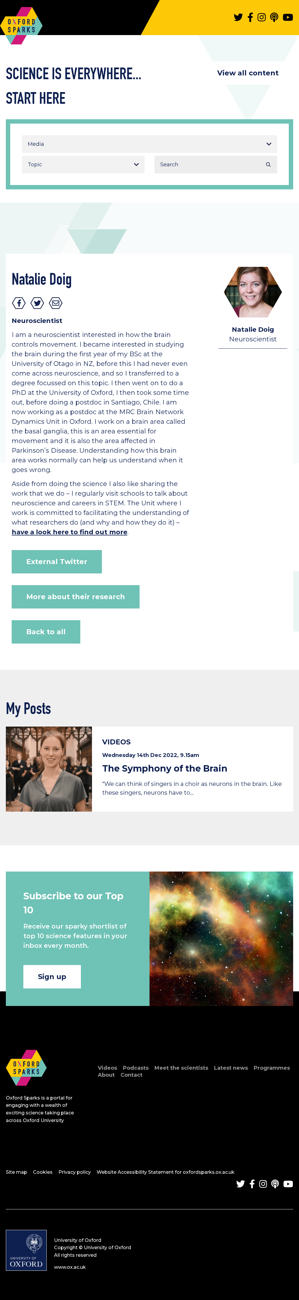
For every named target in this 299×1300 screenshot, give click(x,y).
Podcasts (136, 1068)
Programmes (272, 1068)
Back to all (46, 631)
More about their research (75, 596)
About (106, 1075)
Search (268, 164)
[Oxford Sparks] (26, 1092)
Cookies (43, 1172)
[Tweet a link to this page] (37, 303)
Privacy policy (74, 1172)
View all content (248, 73)
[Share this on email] (55, 303)
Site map (16, 1172)
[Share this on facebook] (19, 303)
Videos (107, 1068)
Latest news (231, 1068)
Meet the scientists (181, 1068)
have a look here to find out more (69, 532)
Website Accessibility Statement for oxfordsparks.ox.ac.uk (165, 1172)
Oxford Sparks (21, 23)
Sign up (52, 976)
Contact (131, 1075)
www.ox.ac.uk (70, 1267)
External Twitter (56, 561)
